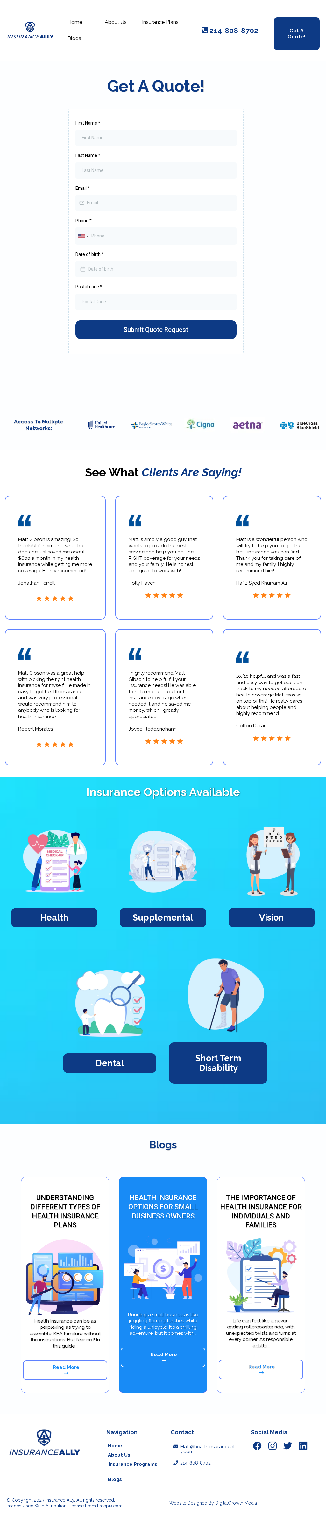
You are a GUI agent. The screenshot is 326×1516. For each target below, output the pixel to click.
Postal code (88, 286)
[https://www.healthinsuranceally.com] (30, 30)
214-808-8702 (195, 1463)
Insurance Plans (160, 22)
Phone (83, 220)
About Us (116, 22)
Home (74, 22)
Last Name (87, 155)
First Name (87, 123)
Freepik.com (110, 1505)
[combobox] (83, 236)
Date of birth (89, 254)
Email (82, 188)
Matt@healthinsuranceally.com (208, 1449)
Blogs (74, 38)
